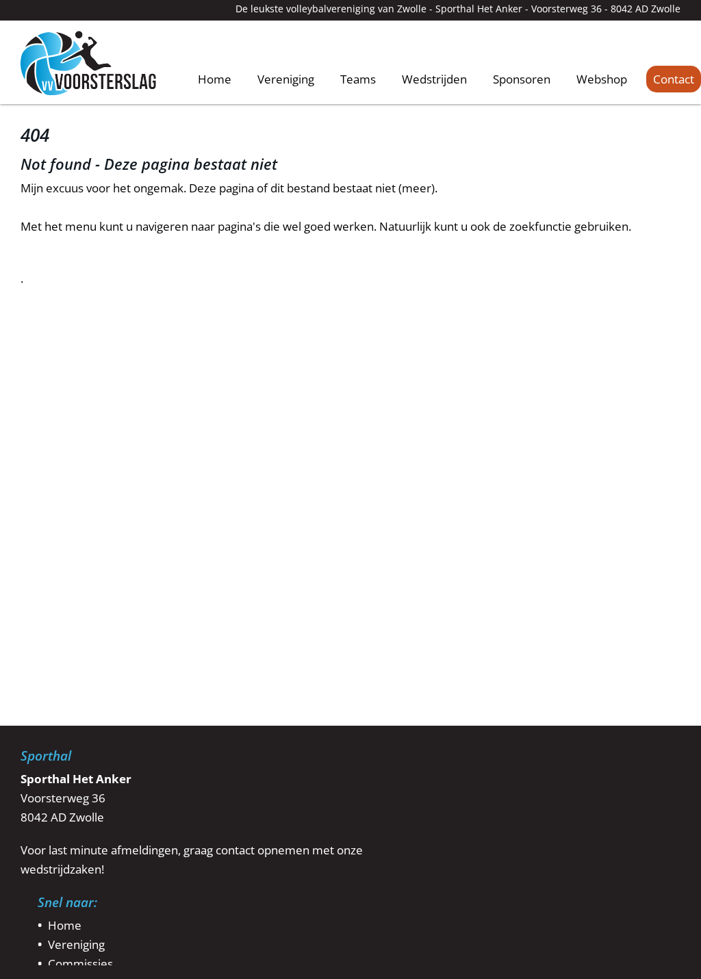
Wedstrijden (434, 79)
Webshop (601, 79)
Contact (673, 79)
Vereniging (285, 79)
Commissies (80, 963)
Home (214, 78)
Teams (358, 79)
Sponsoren (521, 79)
